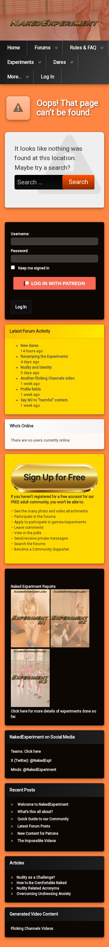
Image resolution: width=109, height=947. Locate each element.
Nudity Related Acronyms (38, 888)
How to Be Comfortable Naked (42, 883)
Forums (43, 48)
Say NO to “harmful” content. (44, 400)
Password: (19, 251)
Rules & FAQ (83, 48)
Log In (47, 77)
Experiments (20, 62)
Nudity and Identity (36, 367)
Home (13, 48)
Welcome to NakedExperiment (43, 804)
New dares (29, 346)
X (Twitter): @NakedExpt (31, 760)
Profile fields (31, 389)
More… (14, 77)
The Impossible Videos (37, 841)
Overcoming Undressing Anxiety (44, 894)
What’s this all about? (35, 812)
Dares (59, 62)
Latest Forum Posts (34, 826)
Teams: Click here (26, 751)
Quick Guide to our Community (43, 819)
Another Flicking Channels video (47, 378)
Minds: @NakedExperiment (33, 770)
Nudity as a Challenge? (36, 877)
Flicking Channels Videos (32, 928)
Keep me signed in (33, 268)
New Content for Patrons (38, 833)
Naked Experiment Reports (33, 586)
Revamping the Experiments (44, 356)
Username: (20, 234)
